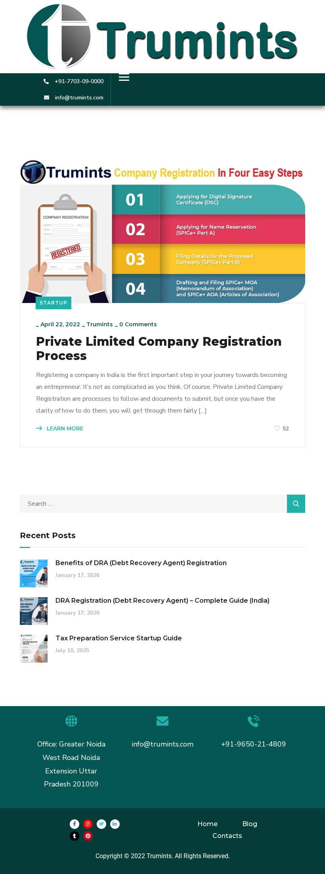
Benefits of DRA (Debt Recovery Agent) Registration (141, 563)
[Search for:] (162, 503)
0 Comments (138, 324)
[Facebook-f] (74, 824)
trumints (99, 324)
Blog (249, 824)
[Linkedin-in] (115, 824)
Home (207, 824)
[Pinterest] (88, 836)
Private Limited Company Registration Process (159, 349)
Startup (53, 303)
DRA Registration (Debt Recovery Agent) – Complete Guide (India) (162, 600)
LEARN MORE (64, 428)
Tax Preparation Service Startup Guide (118, 638)
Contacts (227, 836)
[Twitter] (101, 824)
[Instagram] (88, 824)
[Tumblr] (74, 836)
